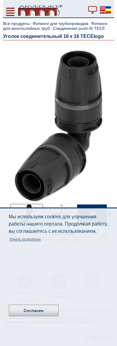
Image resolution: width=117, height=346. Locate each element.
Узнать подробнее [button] (25, 239)
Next (110, 213)
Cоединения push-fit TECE (79, 28)
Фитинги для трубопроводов (60, 23)
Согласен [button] (34, 310)
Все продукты (16, 23)
